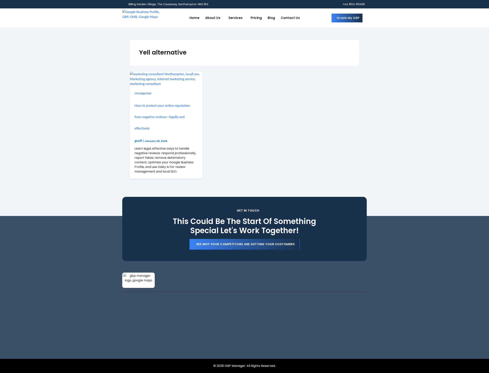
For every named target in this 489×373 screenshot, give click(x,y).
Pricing (256, 17)
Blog (271, 17)
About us (212, 17)
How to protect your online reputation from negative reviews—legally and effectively (162, 117)
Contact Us (290, 17)
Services (235, 17)
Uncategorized (142, 93)
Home (194, 17)
